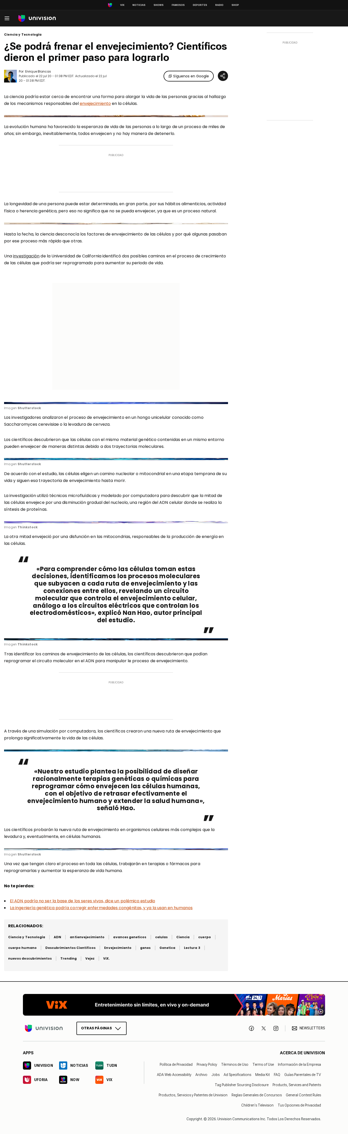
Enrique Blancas (38, 71)
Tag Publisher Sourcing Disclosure (242, 1085)
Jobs (215, 1075)
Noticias (138, 5)
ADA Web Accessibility (174, 1075)
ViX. (106, 958)
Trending (68, 958)
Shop (235, 5)
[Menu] (7, 18)
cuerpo (204, 937)
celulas (161, 937)
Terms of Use (263, 1064)
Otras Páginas (96, 1028)
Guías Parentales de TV (302, 1075)
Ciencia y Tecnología (23, 35)
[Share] (223, 76)
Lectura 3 (192, 948)
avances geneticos (129, 937)
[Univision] (37, 18)
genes (145, 948)
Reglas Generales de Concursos (257, 1095)
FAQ (277, 1075)
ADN (57, 937)
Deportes (200, 5)
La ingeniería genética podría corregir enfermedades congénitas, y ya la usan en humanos (101, 908)
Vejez (90, 958)
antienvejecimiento (87, 937)
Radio (219, 5)
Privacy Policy (207, 1064)
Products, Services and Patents (297, 1085)
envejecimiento (95, 103)
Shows (159, 5)
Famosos (178, 5)
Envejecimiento (117, 948)
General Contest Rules (303, 1095)
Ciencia (183, 937)
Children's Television (257, 1105)
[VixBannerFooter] (174, 1005)
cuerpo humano (22, 948)
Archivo (201, 1075)
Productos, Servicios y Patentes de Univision (193, 1095)
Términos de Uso (234, 1064)
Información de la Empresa (299, 1064)
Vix (122, 5)
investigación (26, 256)
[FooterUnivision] (44, 1028)
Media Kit (262, 1075)
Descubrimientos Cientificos (70, 948)
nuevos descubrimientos (30, 958)
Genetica (167, 948)
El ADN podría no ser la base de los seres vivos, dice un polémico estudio (82, 901)
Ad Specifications (237, 1075)
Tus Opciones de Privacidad (299, 1105)
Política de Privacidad (176, 1064)
